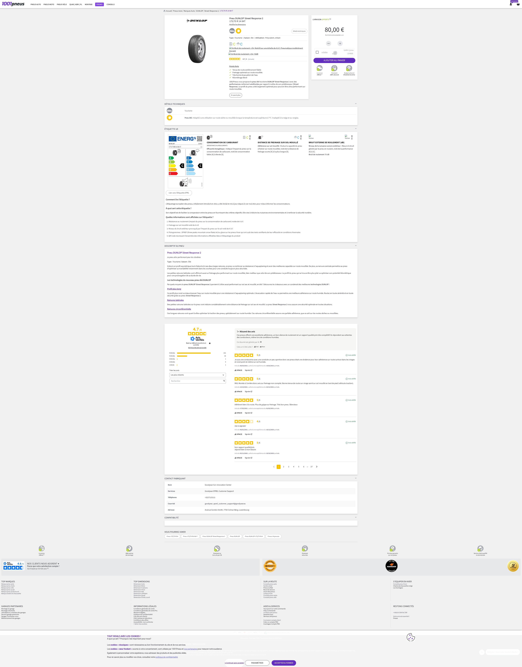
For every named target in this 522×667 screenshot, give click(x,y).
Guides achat (267, 586)
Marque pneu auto (7, 584)
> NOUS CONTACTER (400, 612)
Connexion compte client (272, 620)
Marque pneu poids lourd (10, 592)
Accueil (169, 11)
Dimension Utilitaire (140, 593)
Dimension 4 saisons (141, 588)
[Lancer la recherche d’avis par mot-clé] (224, 381)
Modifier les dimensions (237, 24)
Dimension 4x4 (139, 592)
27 (312, 466)
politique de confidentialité (167, 657)
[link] (35, 4)
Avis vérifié (352, 355)
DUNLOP (199, 11)
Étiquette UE (171, 129)
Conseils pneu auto (270, 584)
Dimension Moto (139, 586)
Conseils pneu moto (270, 595)
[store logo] (14, 4)
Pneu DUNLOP (235, 536)
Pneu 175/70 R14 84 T (190, 536)
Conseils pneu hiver (400, 584)
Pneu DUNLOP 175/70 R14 (254, 536)
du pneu (174, 246)
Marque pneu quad (8, 590)
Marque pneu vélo (7, 588)
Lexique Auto (268, 593)
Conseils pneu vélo (269, 597)
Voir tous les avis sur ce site (197, 348)
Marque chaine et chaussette (11, 593)
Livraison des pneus (270, 612)
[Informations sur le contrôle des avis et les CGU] (210, 343)
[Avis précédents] (274, 466)
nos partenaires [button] (190, 649)
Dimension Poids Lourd (142, 597)
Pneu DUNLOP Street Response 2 (214, 536)
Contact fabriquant (175, 478)
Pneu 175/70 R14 (172, 536)
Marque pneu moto (8, 586)
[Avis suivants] (317, 467)
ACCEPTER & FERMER (283, 663)
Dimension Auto (139, 584)
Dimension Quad (139, 595)
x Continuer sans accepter (234, 663)
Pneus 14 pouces (273, 536)
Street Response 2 (211, 11)
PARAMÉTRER (257, 663)
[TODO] (261, 342)
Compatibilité (171, 517)
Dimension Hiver (139, 590)
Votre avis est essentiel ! (401, 616)
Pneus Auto (177, 11)
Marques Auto (189, 11)
